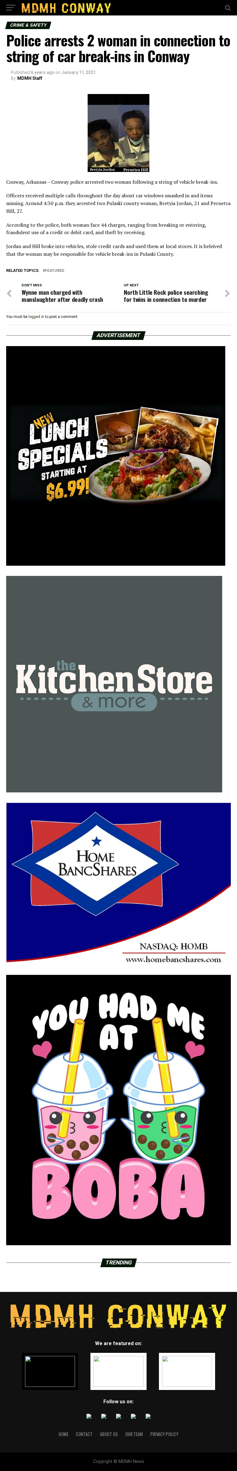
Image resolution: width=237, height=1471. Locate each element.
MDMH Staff (29, 78)
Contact (84, 1434)
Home (64, 1434)
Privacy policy (164, 1434)
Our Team (134, 1434)
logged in (36, 317)
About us (109, 1434)
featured (54, 271)
